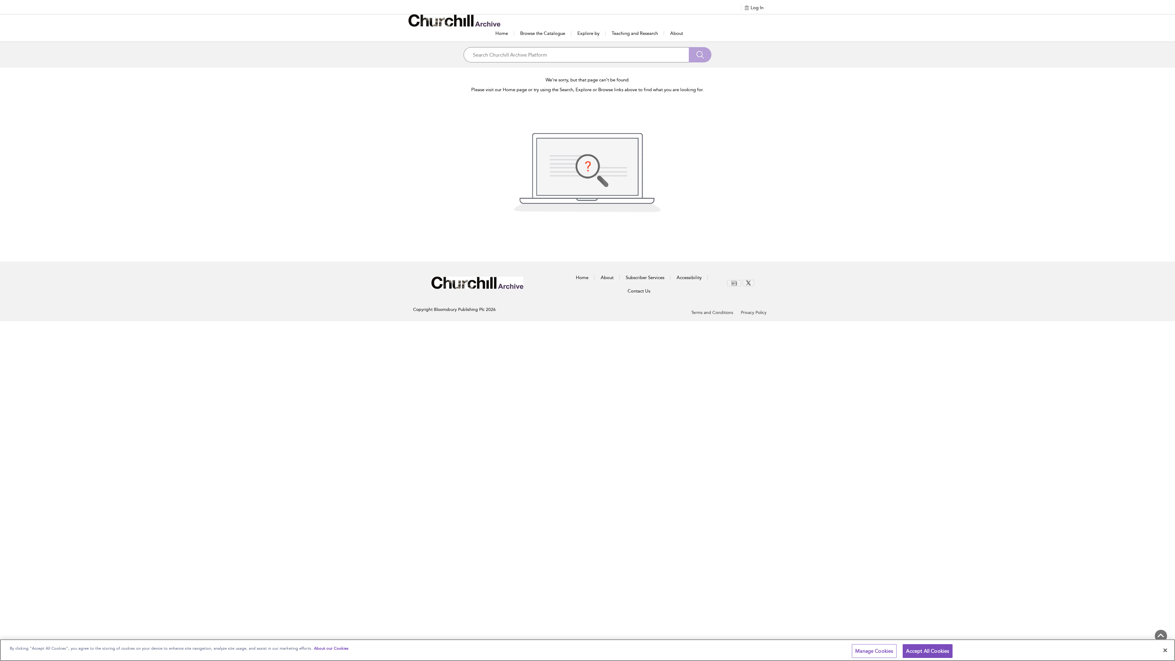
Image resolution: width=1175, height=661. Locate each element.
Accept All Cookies (927, 651)
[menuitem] (735, 283)
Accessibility (689, 277)
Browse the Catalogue (542, 33)
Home (501, 33)
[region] (587, 650)
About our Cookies (331, 648)
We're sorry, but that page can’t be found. (588, 80)
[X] (748, 283)
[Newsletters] (734, 283)
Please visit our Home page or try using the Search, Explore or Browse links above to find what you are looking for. (587, 89)
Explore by (588, 33)
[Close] (1165, 650)
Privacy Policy (754, 312)
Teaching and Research (635, 33)
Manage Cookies (874, 651)
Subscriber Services (645, 277)
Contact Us (639, 291)
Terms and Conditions (712, 312)
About (676, 33)
